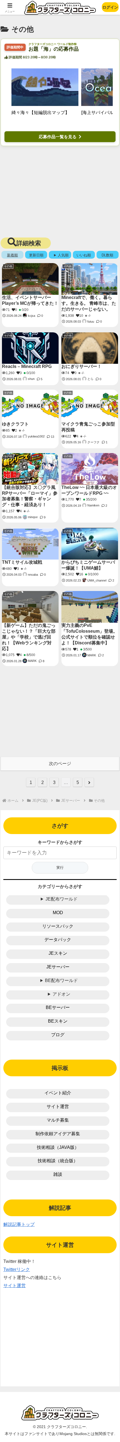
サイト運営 (58, 1106)
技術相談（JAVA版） (58, 1147)
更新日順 (36, 255)
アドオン (61, 994)
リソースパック (57, 926)
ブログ (57, 1034)
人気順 (63, 255)
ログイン (110, 7)
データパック (57, 939)
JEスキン (58, 953)
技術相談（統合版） (58, 1160)
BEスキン (58, 1021)
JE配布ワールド (61, 899)
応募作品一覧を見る (57, 136)
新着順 (12, 255)
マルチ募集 (58, 1120)
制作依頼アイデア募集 (57, 1133)
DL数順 (107, 255)
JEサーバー (57, 966)
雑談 (57, 1174)
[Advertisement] (60, 190)
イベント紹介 (57, 1092)
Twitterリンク (16, 1269)
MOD (58, 912)
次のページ (60, 763)
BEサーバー (58, 1007)
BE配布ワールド (61, 980)
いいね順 (83, 255)
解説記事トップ (19, 1224)
